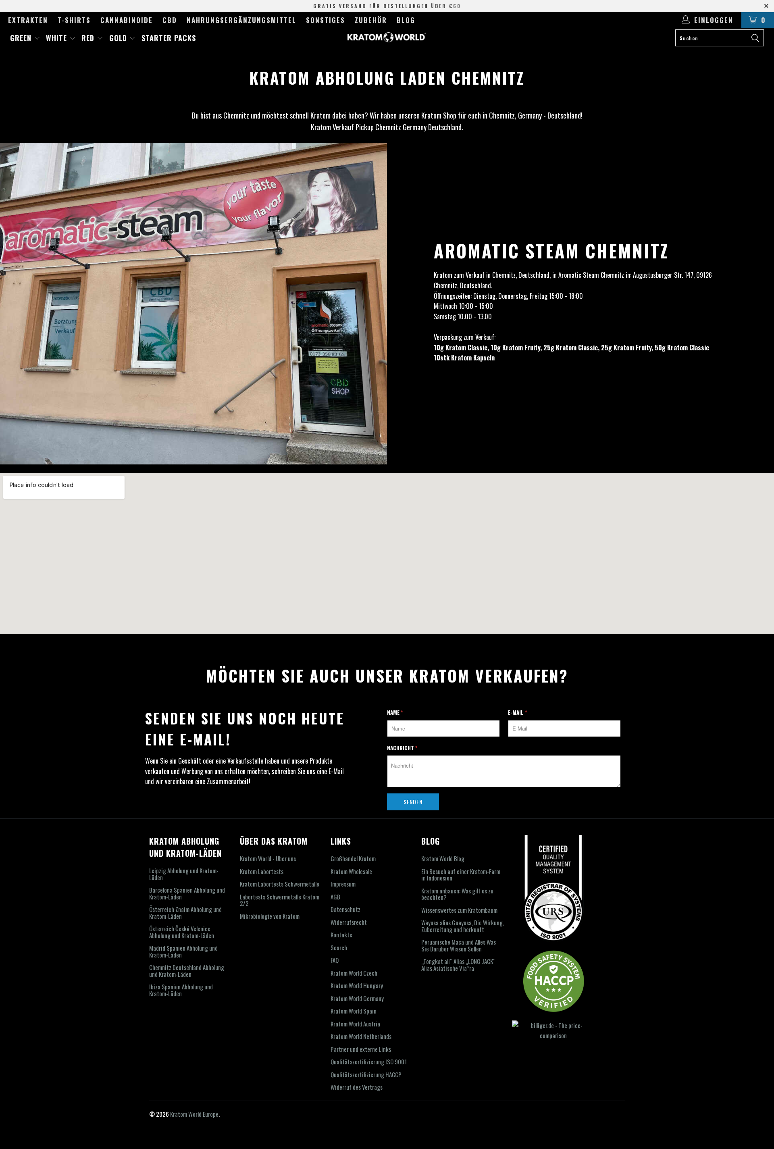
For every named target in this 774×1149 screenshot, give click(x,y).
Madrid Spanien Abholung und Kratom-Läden (183, 951)
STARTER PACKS (168, 38)
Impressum (343, 883)
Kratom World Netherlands (361, 1036)
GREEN (22, 38)
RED (89, 38)
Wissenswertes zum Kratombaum (459, 909)
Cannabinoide (126, 20)
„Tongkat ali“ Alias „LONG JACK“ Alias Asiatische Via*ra (458, 964)
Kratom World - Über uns (268, 858)
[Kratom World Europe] (387, 37)
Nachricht (402, 748)
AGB (335, 896)
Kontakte (341, 934)
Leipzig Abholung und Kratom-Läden (183, 874)
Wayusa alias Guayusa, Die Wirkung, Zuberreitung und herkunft (462, 926)
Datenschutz (345, 909)
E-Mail (517, 712)
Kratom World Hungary (357, 985)
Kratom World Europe (194, 1113)
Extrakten (28, 20)
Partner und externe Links (361, 1049)
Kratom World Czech (354, 972)
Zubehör (371, 20)
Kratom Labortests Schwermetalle (279, 883)
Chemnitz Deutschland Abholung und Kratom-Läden (186, 970)
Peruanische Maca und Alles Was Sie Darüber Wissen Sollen (458, 945)
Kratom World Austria (355, 1023)
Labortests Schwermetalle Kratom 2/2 (279, 900)
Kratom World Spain (354, 1010)
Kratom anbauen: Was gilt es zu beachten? (457, 894)
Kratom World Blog (442, 858)
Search (339, 947)
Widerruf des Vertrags (357, 1086)
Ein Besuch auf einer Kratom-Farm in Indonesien (460, 875)
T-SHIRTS (74, 20)
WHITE (57, 38)
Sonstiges (325, 20)
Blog (406, 20)
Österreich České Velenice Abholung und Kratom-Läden (181, 932)
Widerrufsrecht (349, 922)
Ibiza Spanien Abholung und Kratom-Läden (181, 990)
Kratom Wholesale (351, 871)
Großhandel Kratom (353, 858)
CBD (169, 20)
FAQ (335, 959)
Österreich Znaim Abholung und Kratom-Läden (185, 912)
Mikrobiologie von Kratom (270, 916)
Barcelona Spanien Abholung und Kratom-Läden (187, 893)
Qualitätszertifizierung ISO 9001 (369, 1061)
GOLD (119, 38)
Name (395, 712)
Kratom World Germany (357, 998)
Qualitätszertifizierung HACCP (366, 1074)
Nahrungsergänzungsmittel (241, 20)
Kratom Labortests (261, 871)
